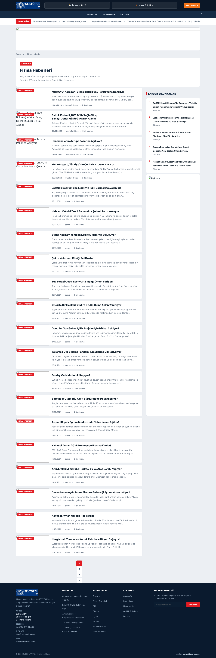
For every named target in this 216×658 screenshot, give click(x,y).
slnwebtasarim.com (191, 654)
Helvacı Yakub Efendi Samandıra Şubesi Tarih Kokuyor (85, 211)
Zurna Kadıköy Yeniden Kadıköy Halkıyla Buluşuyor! (84, 234)
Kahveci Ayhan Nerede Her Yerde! (73, 515)
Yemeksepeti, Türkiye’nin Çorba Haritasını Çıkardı (83, 164)
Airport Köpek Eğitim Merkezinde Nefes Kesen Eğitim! (85, 422)
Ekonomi (96, 621)
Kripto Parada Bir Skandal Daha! (102, 21)
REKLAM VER (192, 5)
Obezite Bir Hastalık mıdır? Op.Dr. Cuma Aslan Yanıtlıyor (86, 305)
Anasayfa (20, 54)
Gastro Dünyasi (99, 631)
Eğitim (95, 616)
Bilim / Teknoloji (100, 601)
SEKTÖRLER (109, 14)
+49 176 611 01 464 (25, 627)
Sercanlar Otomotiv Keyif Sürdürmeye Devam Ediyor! (85, 398)
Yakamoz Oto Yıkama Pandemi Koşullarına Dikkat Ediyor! (87, 351)
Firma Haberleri (99, 626)
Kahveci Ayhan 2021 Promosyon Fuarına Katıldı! (81, 445)
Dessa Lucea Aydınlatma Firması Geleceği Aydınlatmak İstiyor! (91, 492)
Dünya (96, 611)
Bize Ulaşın (128, 601)
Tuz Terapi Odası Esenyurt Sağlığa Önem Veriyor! (82, 281)
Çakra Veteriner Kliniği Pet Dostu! (72, 258)
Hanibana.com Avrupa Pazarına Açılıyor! (77, 141)
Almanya (97, 596)
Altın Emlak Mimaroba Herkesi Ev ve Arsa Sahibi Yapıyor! (87, 468)
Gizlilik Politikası (130, 611)
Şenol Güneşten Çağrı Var (70, 21)
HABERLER (92, 14)
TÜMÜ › (196, 21)
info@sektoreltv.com (25, 634)
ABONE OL (193, 604)
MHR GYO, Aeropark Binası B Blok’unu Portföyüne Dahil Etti (88, 91)
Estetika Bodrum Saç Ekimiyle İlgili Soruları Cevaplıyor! (86, 187)
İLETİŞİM (124, 14)
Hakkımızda (128, 606)
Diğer (95, 606)
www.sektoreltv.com (25, 641)
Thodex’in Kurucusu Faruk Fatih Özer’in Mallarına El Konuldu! (150, 21)
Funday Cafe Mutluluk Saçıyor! (71, 375)
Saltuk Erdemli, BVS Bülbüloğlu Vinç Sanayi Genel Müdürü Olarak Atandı (74, 117)
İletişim (126, 616)
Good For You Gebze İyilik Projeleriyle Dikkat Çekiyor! (85, 328)
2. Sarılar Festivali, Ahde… (73, 622)
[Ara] (201, 14)
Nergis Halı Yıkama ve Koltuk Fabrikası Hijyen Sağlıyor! (86, 539)
